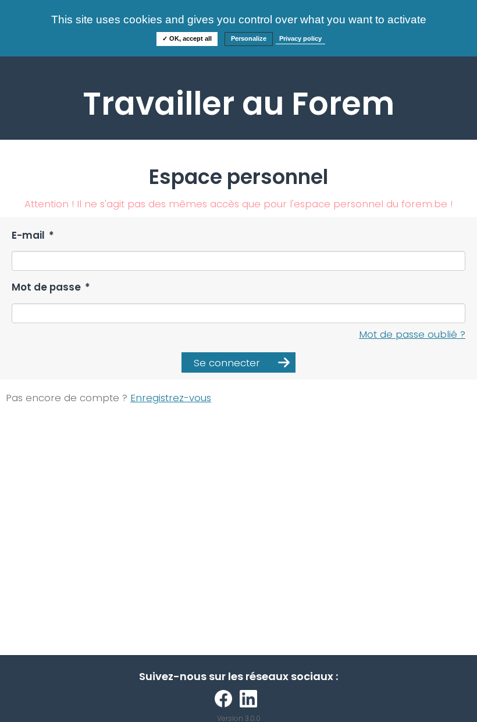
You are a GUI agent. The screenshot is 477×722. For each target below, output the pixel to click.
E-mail (33, 235)
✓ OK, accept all (187, 38)
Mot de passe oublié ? (412, 334)
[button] (238, 362)
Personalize (248, 38)
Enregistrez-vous (170, 398)
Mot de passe (51, 287)
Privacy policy (300, 38)
